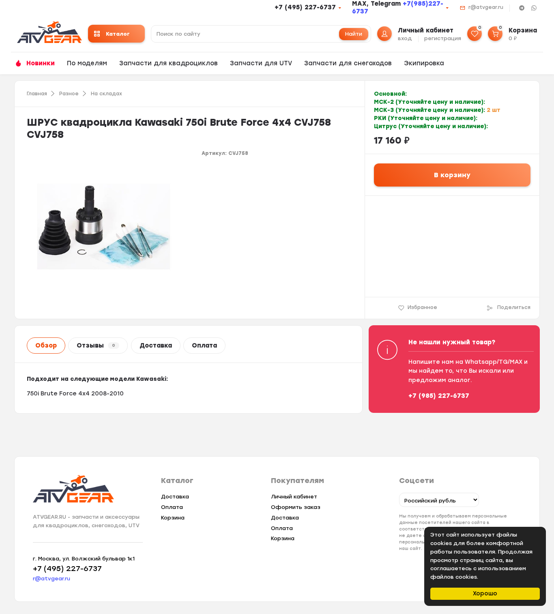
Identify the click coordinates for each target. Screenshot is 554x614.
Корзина (173, 518)
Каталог (118, 34)
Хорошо (485, 593)
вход (405, 38)
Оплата (204, 345)
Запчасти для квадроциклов (168, 63)
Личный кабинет (294, 497)
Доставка (156, 345)
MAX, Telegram (377, 3)
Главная (37, 94)
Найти (353, 34)
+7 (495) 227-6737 (305, 7)
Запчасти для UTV (261, 63)
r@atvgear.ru (485, 7)
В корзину (452, 175)
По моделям (87, 63)
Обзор (46, 345)
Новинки (40, 63)
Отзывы (96, 345)
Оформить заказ (295, 507)
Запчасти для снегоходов (348, 63)
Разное (69, 94)
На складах (106, 94)
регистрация (442, 38)
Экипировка (424, 63)
